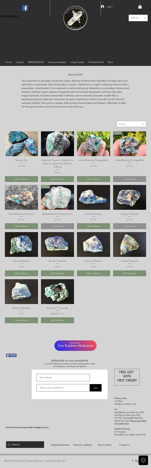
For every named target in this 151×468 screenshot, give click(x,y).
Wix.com (61, 461)
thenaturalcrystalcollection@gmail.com (30, 427)
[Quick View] (21, 143)
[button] (140, 6)
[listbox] (138, 18)
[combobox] (131, 124)
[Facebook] (25, 8)
